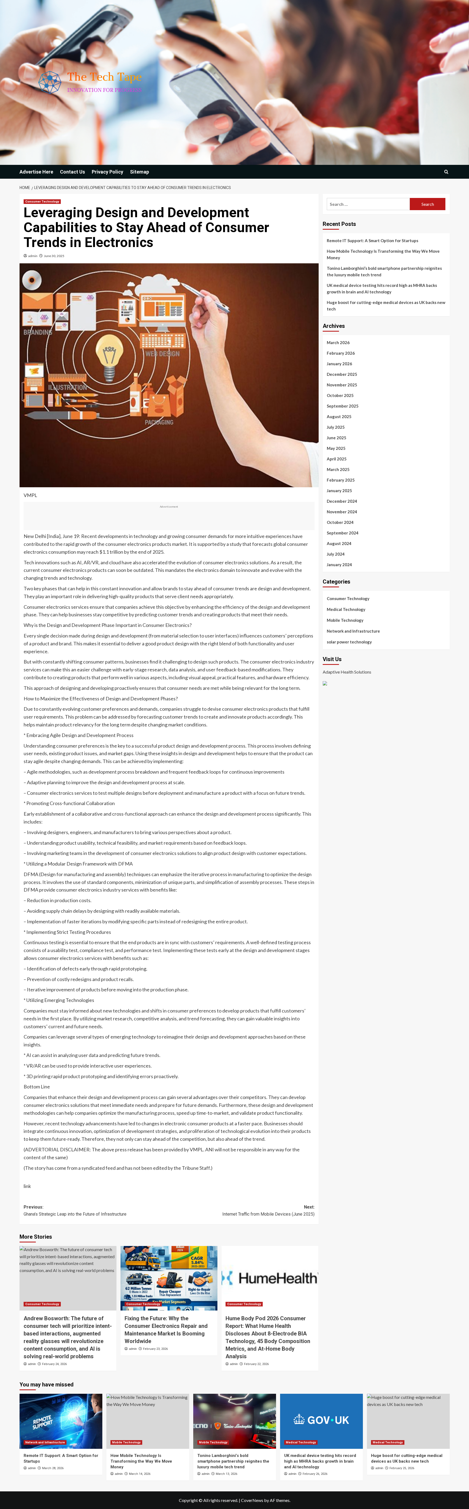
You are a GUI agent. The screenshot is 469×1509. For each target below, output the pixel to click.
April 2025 (337, 458)
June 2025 (336, 437)
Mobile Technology (345, 620)
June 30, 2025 (54, 256)
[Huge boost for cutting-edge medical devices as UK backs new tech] (408, 1421)
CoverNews (252, 1500)
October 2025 (340, 395)
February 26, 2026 (315, 1474)
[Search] (446, 172)
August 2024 (339, 543)
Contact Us (72, 172)
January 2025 (339, 490)
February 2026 (341, 353)
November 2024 (342, 511)
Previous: (75, 1210)
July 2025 (336, 427)
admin (32, 256)
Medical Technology (346, 609)
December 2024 (342, 501)
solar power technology (349, 641)
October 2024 (340, 522)
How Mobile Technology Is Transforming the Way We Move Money (383, 254)
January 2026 (339, 363)
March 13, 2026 (226, 1474)
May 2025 (336, 448)
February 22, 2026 (256, 1364)
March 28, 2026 (53, 1468)
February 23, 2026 (155, 1349)
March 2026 (338, 342)
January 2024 (339, 564)
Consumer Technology (42, 201)
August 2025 (339, 416)
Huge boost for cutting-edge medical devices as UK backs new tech (386, 305)
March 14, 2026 (139, 1474)
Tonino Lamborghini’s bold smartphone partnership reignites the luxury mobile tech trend (384, 271)
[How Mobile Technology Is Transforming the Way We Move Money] (147, 1421)
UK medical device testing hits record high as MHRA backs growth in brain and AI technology (382, 288)
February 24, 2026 (54, 1364)
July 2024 (336, 554)
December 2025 (342, 374)
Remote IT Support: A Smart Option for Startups (372, 240)
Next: (268, 1210)
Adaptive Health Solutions (347, 671)
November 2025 (342, 384)
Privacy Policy (107, 172)
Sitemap (139, 172)
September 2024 (343, 532)
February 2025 (341, 480)
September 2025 (343, 405)
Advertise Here (36, 172)
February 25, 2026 (401, 1468)
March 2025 (338, 469)
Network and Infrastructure (353, 631)
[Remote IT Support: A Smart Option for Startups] (61, 1421)
